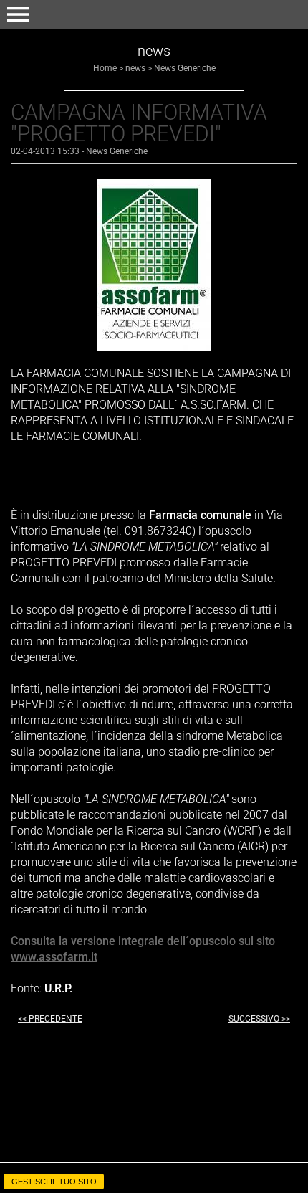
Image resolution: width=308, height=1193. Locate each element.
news (135, 68)
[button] (18, 14)
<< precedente (50, 1019)
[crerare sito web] (154, 1166)
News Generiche (185, 68)
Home (105, 68)
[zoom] (154, 346)
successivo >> (259, 1019)
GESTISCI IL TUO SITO (54, 1181)
